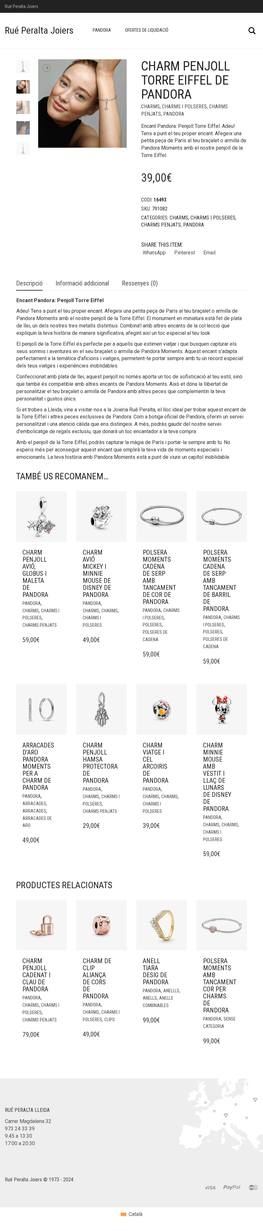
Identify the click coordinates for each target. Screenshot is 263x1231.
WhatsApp (154, 253)
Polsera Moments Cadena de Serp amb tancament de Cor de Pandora (159, 577)
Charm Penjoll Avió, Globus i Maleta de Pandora (35, 574)
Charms (150, 106)
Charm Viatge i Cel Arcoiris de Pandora (155, 762)
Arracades (34, 803)
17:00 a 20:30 (20, 1143)
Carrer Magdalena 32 (28, 1121)
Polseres (152, 624)
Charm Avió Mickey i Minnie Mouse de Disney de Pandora (97, 574)
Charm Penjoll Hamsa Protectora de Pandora (100, 762)
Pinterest (184, 253)
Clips (109, 1019)
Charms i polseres (184, 106)
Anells (150, 998)
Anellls (171, 990)
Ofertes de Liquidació (146, 30)
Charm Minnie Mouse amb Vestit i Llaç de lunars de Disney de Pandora (217, 777)
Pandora (102, 30)
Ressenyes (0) (140, 283)
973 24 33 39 (20, 1129)
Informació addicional (82, 283)
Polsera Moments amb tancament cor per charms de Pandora (219, 985)
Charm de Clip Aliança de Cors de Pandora (97, 978)
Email (209, 253)
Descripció (29, 283)
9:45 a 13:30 (18, 1136)
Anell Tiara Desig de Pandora (155, 971)
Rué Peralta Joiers (39, 30)
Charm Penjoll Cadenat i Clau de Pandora (36, 975)
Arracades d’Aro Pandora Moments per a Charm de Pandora (38, 766)
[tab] (29, 284)
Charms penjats (161, 225)
